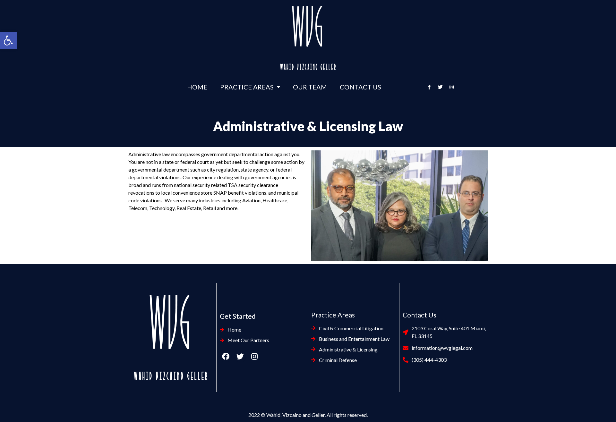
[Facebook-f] (429, 87)
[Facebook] (226, 356)
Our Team (310, 87)
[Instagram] (452, 87)
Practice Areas (247, 87)
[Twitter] (440, 87)
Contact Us (360, 87)
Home (197, 87)
